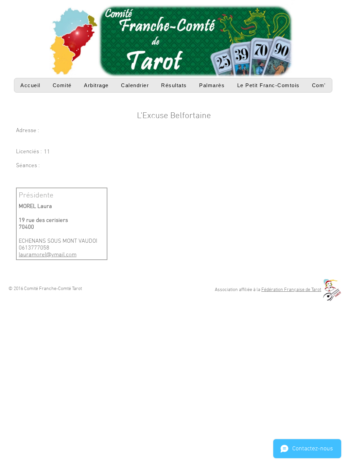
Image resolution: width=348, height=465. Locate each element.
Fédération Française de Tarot (291, 290)
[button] (62, 85)
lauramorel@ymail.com (47, 255)
